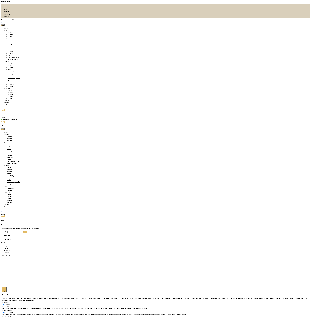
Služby (6, 105)
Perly (5, 82)
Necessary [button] (5, 302)
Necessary (7, 304)
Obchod (6, 5)
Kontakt (6, 11)
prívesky (10, 34)
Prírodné (6, 103)
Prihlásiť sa (7, 14)
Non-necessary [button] (7, 310)
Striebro (6, 61)
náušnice (10, 32)
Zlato (6, 39)
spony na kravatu (13, 59)
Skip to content (5, 2)
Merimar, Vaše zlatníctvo (8, 20)
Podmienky (7, 250)
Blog (5, 7)
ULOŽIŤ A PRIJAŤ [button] (7, 316)
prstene (10, 36)
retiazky (10, 47)
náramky (10, 51)
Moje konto (7, 16)
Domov (6, 28)
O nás (5, 9)
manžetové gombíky (14, 57)
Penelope (7, 88)
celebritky (11, 53)
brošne (10, 55)
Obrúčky (6, 101)
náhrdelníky (11, 49)
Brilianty (6, 30)
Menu (2, 25)
